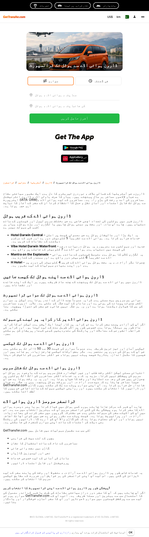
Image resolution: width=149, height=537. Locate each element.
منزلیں (22, 182)
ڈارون (48, 182)
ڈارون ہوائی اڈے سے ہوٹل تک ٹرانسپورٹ (78, 182)
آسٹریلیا (35, 182)
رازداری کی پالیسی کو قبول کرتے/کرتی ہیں (43, 532)
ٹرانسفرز (8, 182)
